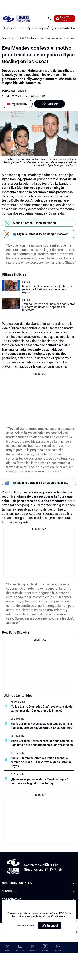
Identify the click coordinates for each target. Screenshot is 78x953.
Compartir (53, 103)
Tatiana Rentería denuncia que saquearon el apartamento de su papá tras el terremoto (48, 307)
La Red (20, 38)
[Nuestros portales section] (73, 883)
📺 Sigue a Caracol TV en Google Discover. (41, 234)
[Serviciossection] (73, 891)
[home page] (16, 18)
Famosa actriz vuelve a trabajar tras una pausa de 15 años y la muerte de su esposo (48, 289)
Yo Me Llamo (18, 701)
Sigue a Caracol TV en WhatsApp (34, 223)
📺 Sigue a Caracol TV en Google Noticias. (40, 482)
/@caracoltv (19, 104)
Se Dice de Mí (18, 718)
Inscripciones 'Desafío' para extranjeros (26, 28)
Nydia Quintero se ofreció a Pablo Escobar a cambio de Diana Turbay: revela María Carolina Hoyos (41, 762)
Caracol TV (7, 38)
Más (70, 950)
